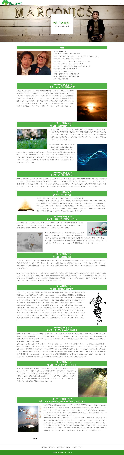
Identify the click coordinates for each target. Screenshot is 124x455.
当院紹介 (44, 447)
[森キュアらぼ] (12, 2)
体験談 (68, 447)
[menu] (121, 2)
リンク (80, 447)
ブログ (74, 447)
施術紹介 (52, 447)
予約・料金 (60, 447)
